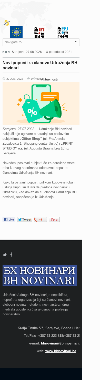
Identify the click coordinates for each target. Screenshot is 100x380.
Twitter (5, 254)
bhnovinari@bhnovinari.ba (62, 343)
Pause (6, 52)
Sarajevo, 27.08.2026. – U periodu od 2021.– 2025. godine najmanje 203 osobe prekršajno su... (42, 52)
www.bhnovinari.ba (60, 351)
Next (8, 52)
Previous (3, 52)
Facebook (11, 254)
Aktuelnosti (49, 79)
